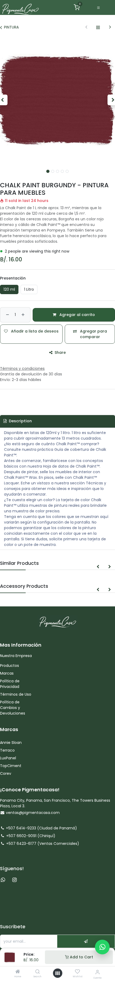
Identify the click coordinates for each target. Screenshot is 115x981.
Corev (5, 773)
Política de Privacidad (10, 683)
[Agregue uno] (23, 314)
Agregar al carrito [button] (76, 314)
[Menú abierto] (57, 973)
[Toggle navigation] (98, 8)
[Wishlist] (77, 971)
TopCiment (10, 765)
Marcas (7, 673)
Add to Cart (81, 957)
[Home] (17, 972)
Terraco (7, 750)
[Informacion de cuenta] (97, 972)
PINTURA (11, 27)
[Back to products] (98, 27)
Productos (10, 665)
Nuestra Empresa (16, 655)
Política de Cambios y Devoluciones (12, 707)
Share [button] (59, 352)
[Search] (37, 972)
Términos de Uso (16, 694)
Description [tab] (20, 421)
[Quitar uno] (7, 314)
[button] (98, 567)
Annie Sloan (11, 742)
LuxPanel (8, 758)
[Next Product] (110, 27)
